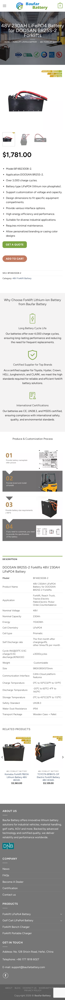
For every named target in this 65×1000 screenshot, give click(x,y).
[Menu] (4, 6)
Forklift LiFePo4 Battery (25, 42)
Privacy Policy (33, 990)
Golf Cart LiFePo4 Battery (17, 920)
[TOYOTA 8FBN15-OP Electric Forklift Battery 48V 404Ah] (48, 752)
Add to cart (15, 258)
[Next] (57, 100)
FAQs (5, 875)
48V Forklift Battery (50, 42)
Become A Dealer (12, 881)
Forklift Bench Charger (16, 926)
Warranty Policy (49, 988)
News (5, 868)
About (8, 988)
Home (7, 42)
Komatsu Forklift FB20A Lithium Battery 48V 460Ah (17, 777)
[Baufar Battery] (32, 6)
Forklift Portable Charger (17, 933)
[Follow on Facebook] (5, 975)
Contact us (9, 894)
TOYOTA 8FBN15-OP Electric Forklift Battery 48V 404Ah (48, 777)
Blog (17, 988)
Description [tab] (9, 559)
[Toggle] (61, 914)
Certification (10, 888)
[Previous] (8, 100)
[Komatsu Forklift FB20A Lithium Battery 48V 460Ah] (16, 752)
